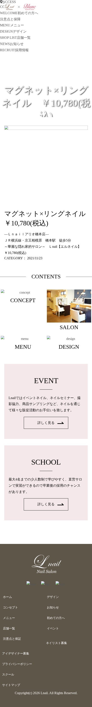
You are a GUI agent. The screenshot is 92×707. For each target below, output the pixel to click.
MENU (12, 25)
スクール (8, 674)
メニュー (9, 618)
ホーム (7, 597)
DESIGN (13, 31)
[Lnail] (46, 573)
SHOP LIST (15, 37)
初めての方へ (56, 618)
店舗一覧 (9, 628)
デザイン (53, 597)
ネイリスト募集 (56, 643)
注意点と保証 (12, 638)
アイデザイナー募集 (15, 653)
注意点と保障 (10, 19)
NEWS (12, 44)
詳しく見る (46, 423)
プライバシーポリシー (17, 664)
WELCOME (19, 13)
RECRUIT (14, 50)
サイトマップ (11, 685)
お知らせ (53, 607)
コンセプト (10, 607)
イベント (53, 628)
